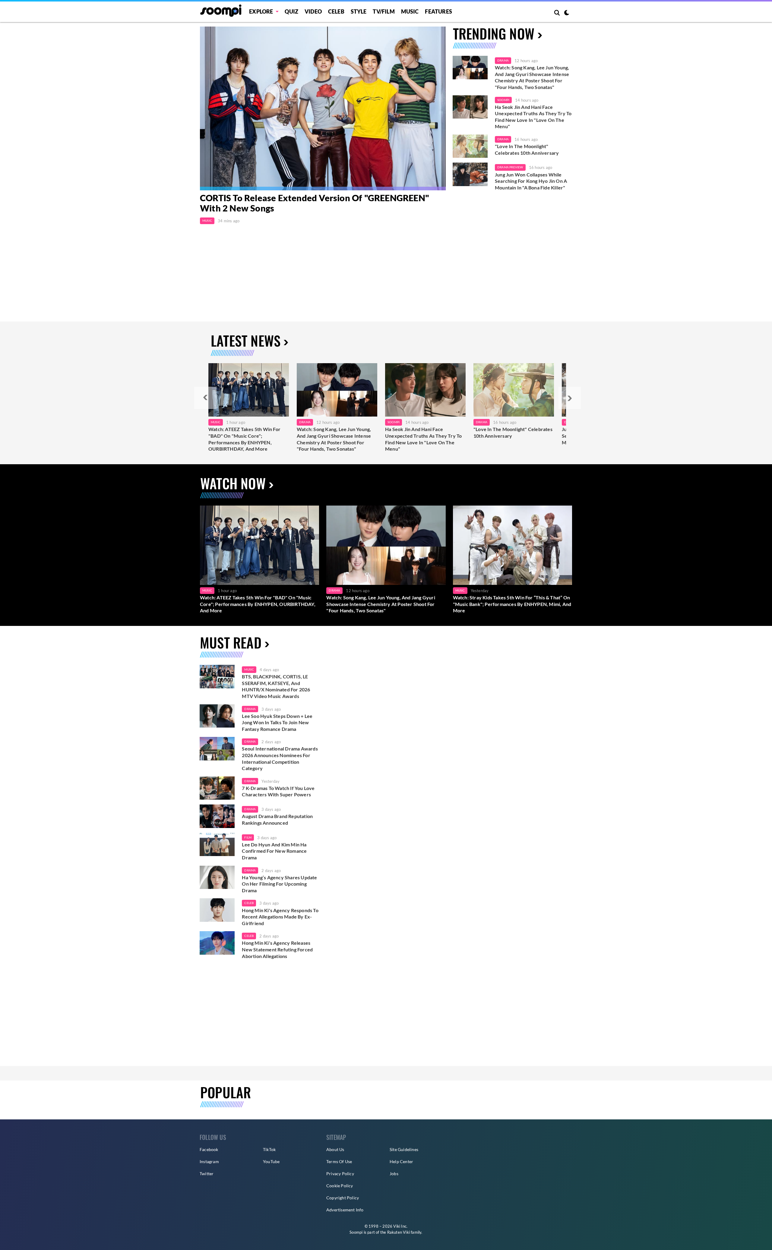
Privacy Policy (340, 1173)
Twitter (207, 1173)
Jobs (394, 1173)
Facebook (209, 1149)
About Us (335, 1149)
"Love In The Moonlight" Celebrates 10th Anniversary (527, 149)
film (248, 837)
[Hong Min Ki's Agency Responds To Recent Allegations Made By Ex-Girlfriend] (217, 910)
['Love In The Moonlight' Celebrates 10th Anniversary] (470, 146)
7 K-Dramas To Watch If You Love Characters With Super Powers (278, 791)
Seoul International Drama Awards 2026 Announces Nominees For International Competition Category (280, 758)
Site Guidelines (404, 1149)
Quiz (291, 11)
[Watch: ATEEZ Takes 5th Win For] (248, 390)
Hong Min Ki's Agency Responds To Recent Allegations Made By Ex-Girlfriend (280, 916)
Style (359, 11)
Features (438, 11)
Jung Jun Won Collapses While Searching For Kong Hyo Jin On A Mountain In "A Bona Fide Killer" (531, 181)
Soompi (503, 100)
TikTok (269, 1149)
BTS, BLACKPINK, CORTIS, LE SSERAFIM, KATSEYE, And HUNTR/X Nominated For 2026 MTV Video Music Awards (276, 686)
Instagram (209, 1161)
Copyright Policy (342, 1197)
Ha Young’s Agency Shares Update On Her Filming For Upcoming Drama (279, 883)
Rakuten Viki (398, 1232)
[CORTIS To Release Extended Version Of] (323, 108)
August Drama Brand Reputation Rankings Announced (277, 819)
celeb (249, 903)
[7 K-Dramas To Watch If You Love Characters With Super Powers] (217, 788)
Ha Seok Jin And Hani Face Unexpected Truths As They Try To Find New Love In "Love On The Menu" (533, 116)
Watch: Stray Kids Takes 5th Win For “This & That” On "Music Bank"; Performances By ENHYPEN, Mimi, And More (512, 604)
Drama (503, 60)
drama (250, 709)
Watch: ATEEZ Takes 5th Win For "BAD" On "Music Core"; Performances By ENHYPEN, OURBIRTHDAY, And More (244, 439)
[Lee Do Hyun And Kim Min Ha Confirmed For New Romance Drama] (217, 844)
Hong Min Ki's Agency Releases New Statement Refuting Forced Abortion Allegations (277, 949)
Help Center (401, 1161)
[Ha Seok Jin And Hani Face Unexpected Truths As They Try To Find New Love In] (425, 390)
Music (410, 11)
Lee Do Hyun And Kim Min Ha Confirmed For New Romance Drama (274, 851)
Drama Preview (510, 167)
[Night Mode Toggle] (567, 13)
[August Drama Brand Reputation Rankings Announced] (217, 816)
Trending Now (493, 33)
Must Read (230, 642)
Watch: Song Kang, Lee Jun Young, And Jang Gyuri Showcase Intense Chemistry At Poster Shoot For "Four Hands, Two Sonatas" (532, 77)
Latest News (245, 340)
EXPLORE (261, 11)
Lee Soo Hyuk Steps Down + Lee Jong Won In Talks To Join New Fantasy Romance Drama (277, 722)
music (249, 669)
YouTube (271, 1161)
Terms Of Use (339, 1161)
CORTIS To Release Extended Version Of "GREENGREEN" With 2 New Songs (314, 203)
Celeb (336, 11)
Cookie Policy (339, 1185)
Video (313, 11)
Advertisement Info (345, 1209)
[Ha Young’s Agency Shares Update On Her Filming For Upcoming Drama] (217, 877)
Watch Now (233, 483)
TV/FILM (383, 11)
